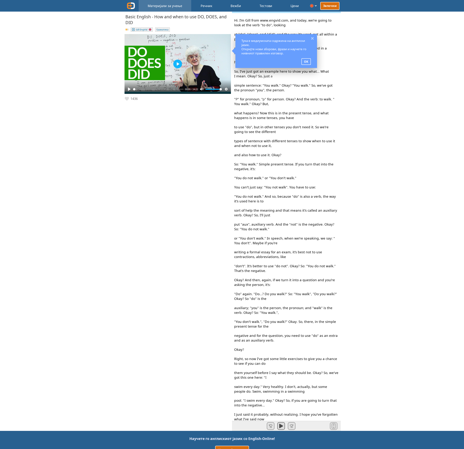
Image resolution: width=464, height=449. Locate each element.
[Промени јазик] (313, 6)
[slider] (158, 89)
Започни (330, 6)
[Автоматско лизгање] (333, 426)
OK (306, 62)
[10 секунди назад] (270, 426)
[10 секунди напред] (291, 426)
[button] (131, 98)
